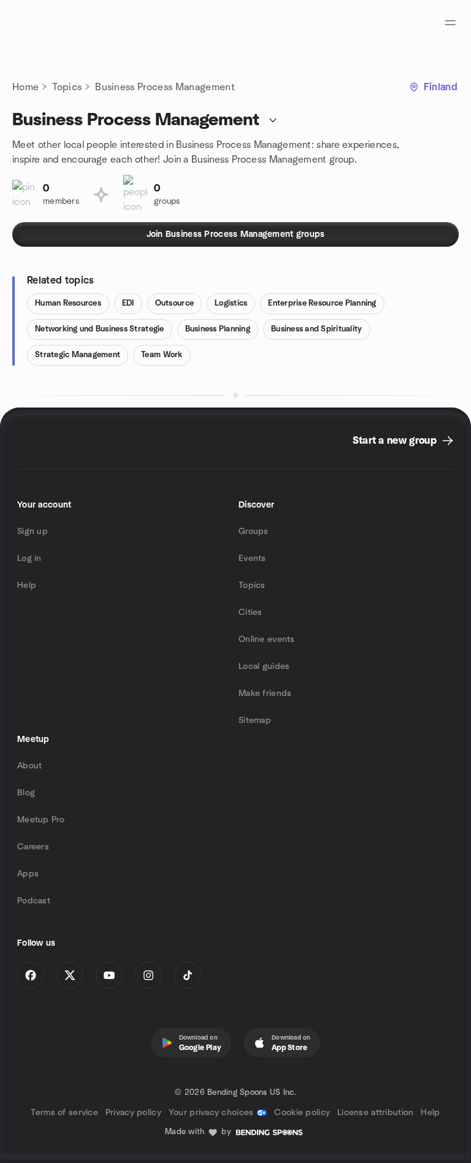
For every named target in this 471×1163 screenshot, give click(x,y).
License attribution (375, 1112)
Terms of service (64, 1112)
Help (26, 585)
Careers (33, 847)
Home (25, 87)
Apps (28, 874)
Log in (29, 558)
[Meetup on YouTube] (109, 975)
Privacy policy (133, 1112)
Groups (254, 531)
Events (252, 558)
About (29, 766)
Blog (26, 793)
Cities (250, 612)
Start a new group (395, 441)
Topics (67, 87)
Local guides (264, 666)
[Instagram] (148, 975)
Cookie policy (302, 1112)
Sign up (32, 531)
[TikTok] (187, 975)
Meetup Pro (40, 820)
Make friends (265, 693)
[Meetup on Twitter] (69, 975)
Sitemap (255, 720)
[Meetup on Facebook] (30, 975)
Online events (267, 639)
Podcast (33, 901)
